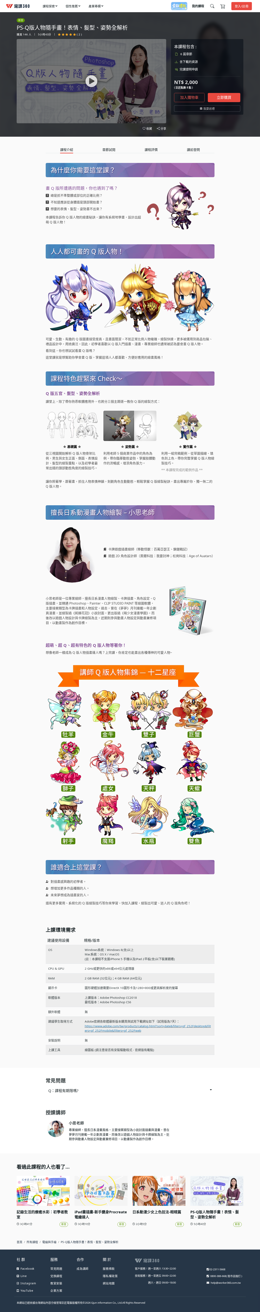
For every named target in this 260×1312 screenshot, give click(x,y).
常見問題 (56, 1269)
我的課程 (198, 6)
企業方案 (56, 1290)
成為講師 (83, 1269)
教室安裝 (56, 1283)
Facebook (27, 1269)
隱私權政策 (110, 1276)
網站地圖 (109, 1283)
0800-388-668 (218, 1276)
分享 (163, 128)
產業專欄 (95, 6)
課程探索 (49, 6)
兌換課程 (56, 1276)
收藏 (149, 128)
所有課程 (32, 1242)
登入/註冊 (242, 6)
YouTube (27, 1290)
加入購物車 (189, 97)
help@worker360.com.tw (226, 1283)
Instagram (28, 1283)
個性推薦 (72, 6)
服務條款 (109, 1269)
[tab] (66, 149)
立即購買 (224, 97)
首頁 (19, 1242)
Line (24, 1276)
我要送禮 (209, 108)
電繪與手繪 (49, 1242)
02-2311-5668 (217, 1269)
